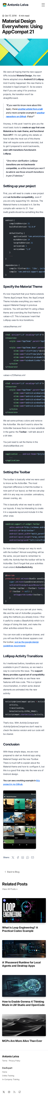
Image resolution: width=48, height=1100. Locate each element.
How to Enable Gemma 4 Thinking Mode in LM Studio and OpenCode (23, 1003)
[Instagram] (9, 1092)
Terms (4, 1060)
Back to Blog (13, 871)
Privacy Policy (14, 1060)
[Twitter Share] (13, 857)
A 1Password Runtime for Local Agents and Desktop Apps (21, 964)
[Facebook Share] (17, 857)
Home (4, 1072)
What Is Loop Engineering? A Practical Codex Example (20, 929)
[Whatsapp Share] (27, 857)
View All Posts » (9, 889)
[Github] (19, 1092)
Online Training (8, 1075)
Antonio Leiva (10, 1056)
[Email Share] (32, 857)
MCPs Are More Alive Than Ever (22, 1041)
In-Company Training (10, 1079)
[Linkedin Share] (22, 857)
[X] (3, 1092)
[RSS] (14, 1092)
